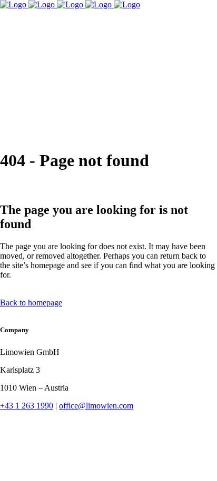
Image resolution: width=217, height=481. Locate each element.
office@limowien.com (96, 405)
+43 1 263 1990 (26, 405)
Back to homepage (31, 302)
